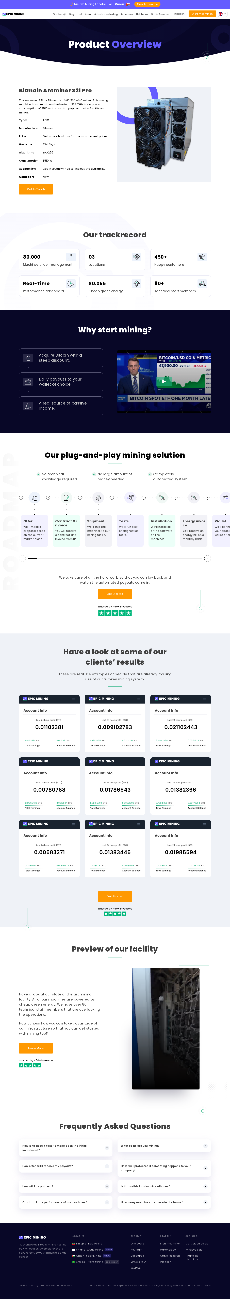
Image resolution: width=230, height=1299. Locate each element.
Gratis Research (161, 14)
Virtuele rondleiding (106, 14)
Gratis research (170, 1255)
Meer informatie (147, 4)
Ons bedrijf (59, 14)
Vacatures (137, 1255)
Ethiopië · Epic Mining (89, 1243)
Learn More (36, 1048)
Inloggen (179, 13)
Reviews (136, 1268)
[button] (207, 558)
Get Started (115, 594)
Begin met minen (80, 14)
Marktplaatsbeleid (197, 1243)
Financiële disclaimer (192, 1257)
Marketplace (168, 1249)
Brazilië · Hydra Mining (97, 1262)
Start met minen (202, 14)
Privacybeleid (194, 1249)
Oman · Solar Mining (93, 1255)
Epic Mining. (32, 1285)
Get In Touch (36, 189)
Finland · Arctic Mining (94, 1249)
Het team (142, 14)
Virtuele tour (138, 1262)
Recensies (127, 14)
